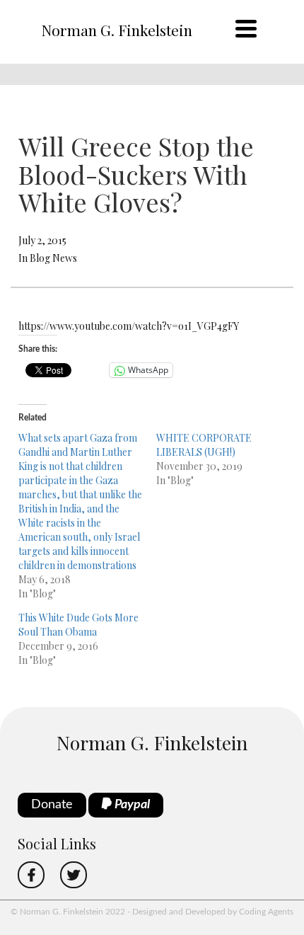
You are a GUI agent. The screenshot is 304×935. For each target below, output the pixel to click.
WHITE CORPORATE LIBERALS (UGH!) (204, 445)
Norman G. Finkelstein (116, 30)
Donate (52, 804)
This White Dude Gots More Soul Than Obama (78, 624)
